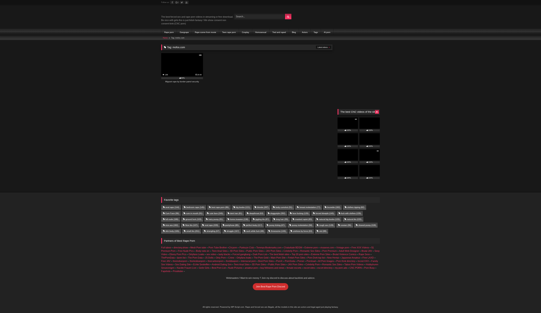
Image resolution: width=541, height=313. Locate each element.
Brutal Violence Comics (344, 254)
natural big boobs (329, 219)
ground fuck (193, 219)
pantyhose (232, 225)
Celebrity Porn (290, 251)
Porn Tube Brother (218, 247)
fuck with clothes (351, 213)
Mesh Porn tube (198, 247)
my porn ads (341, 268)
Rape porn (169, 32)
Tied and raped (279, 32)
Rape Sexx (364, 254)
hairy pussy (216, 219)
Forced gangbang (241, 254)
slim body (172, 231)
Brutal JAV (367, 251)
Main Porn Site (278, 258)
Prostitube (178, 271)
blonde (263, 207)
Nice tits (191, 225)
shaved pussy (367, 225)
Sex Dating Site (183, 264)
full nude (171, 219)
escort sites (309, 268)
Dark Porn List (260, 254)
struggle (233, 231)
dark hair (236, 213)
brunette (333, 207)
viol (322, 231)
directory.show (181, 247)
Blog (294, 32)
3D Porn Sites (237, 251)
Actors (305, 32)
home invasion (239, 219)
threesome (278, 231)
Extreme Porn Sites (320, 254)
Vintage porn (342, 247)
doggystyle (277, 213)
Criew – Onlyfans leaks (239, 258)
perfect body (254, 225)
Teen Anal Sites (220, 251)
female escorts (294, 268)
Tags (316, 32)
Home (165, 38)
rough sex (326, 225)
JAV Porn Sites (273, 251)
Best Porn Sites (266, 261)
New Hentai (333, 258)
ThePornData (168, 258)
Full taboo (166, 247)
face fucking (300, 213)
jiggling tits (262, 219)
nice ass (171, 225)
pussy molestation (302, 225)
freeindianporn (180, 261)
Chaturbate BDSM (293, 247)
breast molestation (310, 207)
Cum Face (172, 213)
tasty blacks (224, 254)
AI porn (327, 32)
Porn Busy (369, 268)
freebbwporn (232, 261)
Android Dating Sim (221, 264)
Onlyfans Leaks (196, 254)
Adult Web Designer (349, 251)
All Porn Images (326, 261)
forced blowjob (325, 213)
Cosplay (245, 32)
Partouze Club (247, 247)
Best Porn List (219, 268)
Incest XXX (363, 261)
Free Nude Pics (186, 251)
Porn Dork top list (316, 258)
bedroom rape (195, 207)
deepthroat (256, 213)
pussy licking (277, 225)
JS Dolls (209, 258)
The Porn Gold (261, 258)
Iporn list (181, 258)
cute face (216, 213)
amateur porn (251, 268)
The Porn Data (195, 258)
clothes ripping (355, 207)
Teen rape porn (229, 32)
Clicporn (233, 247)
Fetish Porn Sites (296, 258)
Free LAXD (368, 258)
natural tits (354, 219)
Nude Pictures (235, 268)
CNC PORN (356, 268)
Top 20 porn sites (300, 254)
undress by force (302, 231)
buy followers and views (272, 268)
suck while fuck (255, 231)
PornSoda (290, 261)
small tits (192, 231)
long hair (282, 219)
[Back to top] (532, 304)
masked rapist (303, 219)
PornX (279, 261)
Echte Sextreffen (201, 264)
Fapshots (165, 271)
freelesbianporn (197, 261)
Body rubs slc (202, 251)
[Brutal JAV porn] (359, 22)
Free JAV (165, 261)
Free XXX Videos (360, 247)
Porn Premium (329, 251)
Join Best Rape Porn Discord (270, 286)
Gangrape (184, 32)
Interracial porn (248, 261)
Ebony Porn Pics (177, 254)
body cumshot (284, 207)
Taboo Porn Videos (353, 264)
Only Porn (221, 258)
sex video (211, 254)
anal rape (172, 207)
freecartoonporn (216, 261)
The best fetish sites (279, 254)
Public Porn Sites (255, 251)
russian (346, 225)
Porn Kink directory (345, 261)
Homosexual (260, 32)
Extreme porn (311, 247)
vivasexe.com (327, 247)
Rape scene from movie (205, 32)
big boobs (243, 207)
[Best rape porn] (184, 11)
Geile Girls (204, 268)
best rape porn (220, 207)
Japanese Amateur (350, 258)
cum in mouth (194, 213)
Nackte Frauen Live (186, 268)
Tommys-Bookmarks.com (268, 247)
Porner (300, 261)
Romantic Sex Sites (310, 251)
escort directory (324, 268)
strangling (213, 231)
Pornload (311, 261)
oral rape (211, 225)
